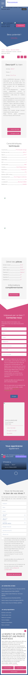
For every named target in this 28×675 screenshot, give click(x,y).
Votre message (7, 354)
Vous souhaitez (5, 349)
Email (4, 337)
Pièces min (5, 534)
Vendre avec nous (6, 615)
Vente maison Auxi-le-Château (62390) (11, 603)
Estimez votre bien (6, 612)
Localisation (5, 522)
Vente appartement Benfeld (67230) (11, 598)
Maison (8, 50)
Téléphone (5, 341)
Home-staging (5, 620)
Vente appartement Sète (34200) (10, 591)
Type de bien (5, 518)
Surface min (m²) (7, 530)
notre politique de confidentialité (10, 664)
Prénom (5, 329)
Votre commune (7, 346)
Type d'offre (5, 514)
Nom (4, 333)
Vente (3, 50)
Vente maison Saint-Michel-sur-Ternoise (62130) (12, 594)
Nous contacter (5, 625)
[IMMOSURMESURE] (17, 3)
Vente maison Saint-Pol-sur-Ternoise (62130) (13, 589)
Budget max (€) (7, 526)
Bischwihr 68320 (15, 50)
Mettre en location (6, 617)
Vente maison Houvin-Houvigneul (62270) (12, 600)
